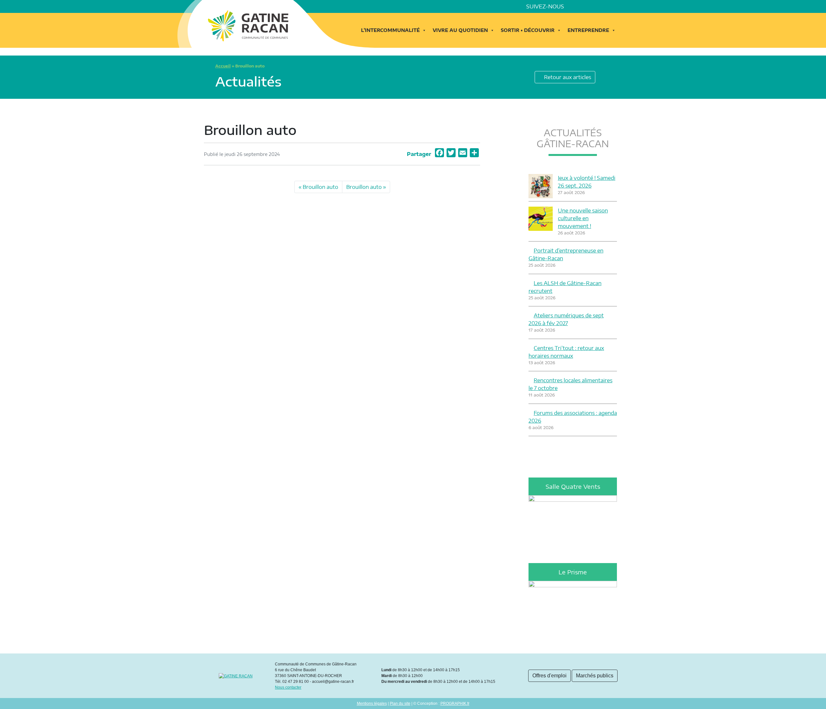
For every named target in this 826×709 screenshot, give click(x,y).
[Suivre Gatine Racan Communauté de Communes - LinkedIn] (583, 6)
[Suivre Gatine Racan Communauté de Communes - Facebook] (574, 6)
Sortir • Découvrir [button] (528, 30)
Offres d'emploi (549, 675)
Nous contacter (288, 687)
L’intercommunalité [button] (390, 30)
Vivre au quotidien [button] (460, 30)
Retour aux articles (567, 77)
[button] (619, 6)
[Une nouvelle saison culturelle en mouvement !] (541, 219)
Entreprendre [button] (588, 30)
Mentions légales (372, 703)
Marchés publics (594, 675)
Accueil (223, 66)
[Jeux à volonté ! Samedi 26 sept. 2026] (541, 186)
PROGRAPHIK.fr (454, 703)
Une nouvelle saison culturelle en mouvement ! (583, 218)
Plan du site (400, 703)
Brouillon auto (320, 187)
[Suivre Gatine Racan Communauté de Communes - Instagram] (592, 6)
